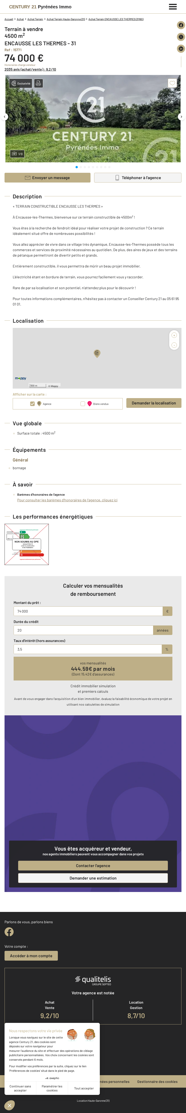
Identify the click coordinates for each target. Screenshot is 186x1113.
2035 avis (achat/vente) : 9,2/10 (30, 69)
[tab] (77, 167)
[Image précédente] (4, 116)
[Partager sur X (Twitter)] (181, 37)
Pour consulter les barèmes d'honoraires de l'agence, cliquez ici (67, 500)
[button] (38, 83)
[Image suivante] (181, 116)
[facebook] (9, 931)
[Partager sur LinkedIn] (181, 49)
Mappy (54, 386)
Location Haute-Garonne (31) (93, 1100)
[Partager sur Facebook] (181, 25)
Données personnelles (111, 1081)
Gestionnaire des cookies (157, 1081)
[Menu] (173, 6)
